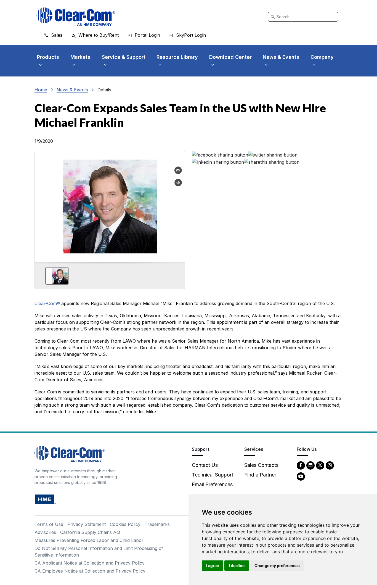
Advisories (45, 532)
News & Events (72, 89)
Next (178, 204)
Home (40, 89)
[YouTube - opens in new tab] (301, 476)
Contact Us (205, 465)
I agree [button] (212, 565)
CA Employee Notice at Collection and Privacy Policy (89, 571)
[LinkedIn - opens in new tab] (310, 465)
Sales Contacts (261, 465)
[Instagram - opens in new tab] (330, 465)
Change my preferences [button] (277, 565)
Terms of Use (48, 524)
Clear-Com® (47, 303)
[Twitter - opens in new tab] (320, 465)
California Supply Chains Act (90, 532)
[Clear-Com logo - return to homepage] (75, 16)
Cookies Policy (125, 524)
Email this (178, 170)
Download (178, 183)
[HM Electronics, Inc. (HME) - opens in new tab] (45, 499)
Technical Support (212, 475)
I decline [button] (237, 565)
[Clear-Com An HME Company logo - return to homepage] (69, 454)
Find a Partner (260, 475)
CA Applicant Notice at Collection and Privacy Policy (89, 563)
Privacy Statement (86, 524)
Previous (41, 204)
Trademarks (157, 524)
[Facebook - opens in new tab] (301, 465)
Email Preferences (212, 484)
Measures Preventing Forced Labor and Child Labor (89, 540)
